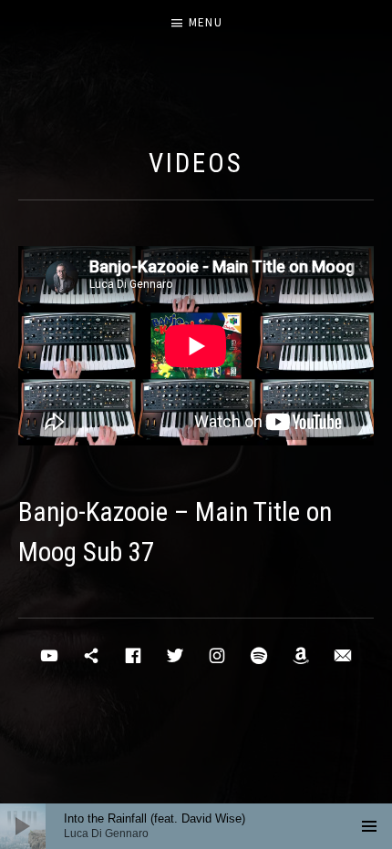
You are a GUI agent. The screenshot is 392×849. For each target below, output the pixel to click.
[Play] (22, 826)
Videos (195, 163)
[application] (196, 826)
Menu (205, 22)
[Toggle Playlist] (369, 826)
